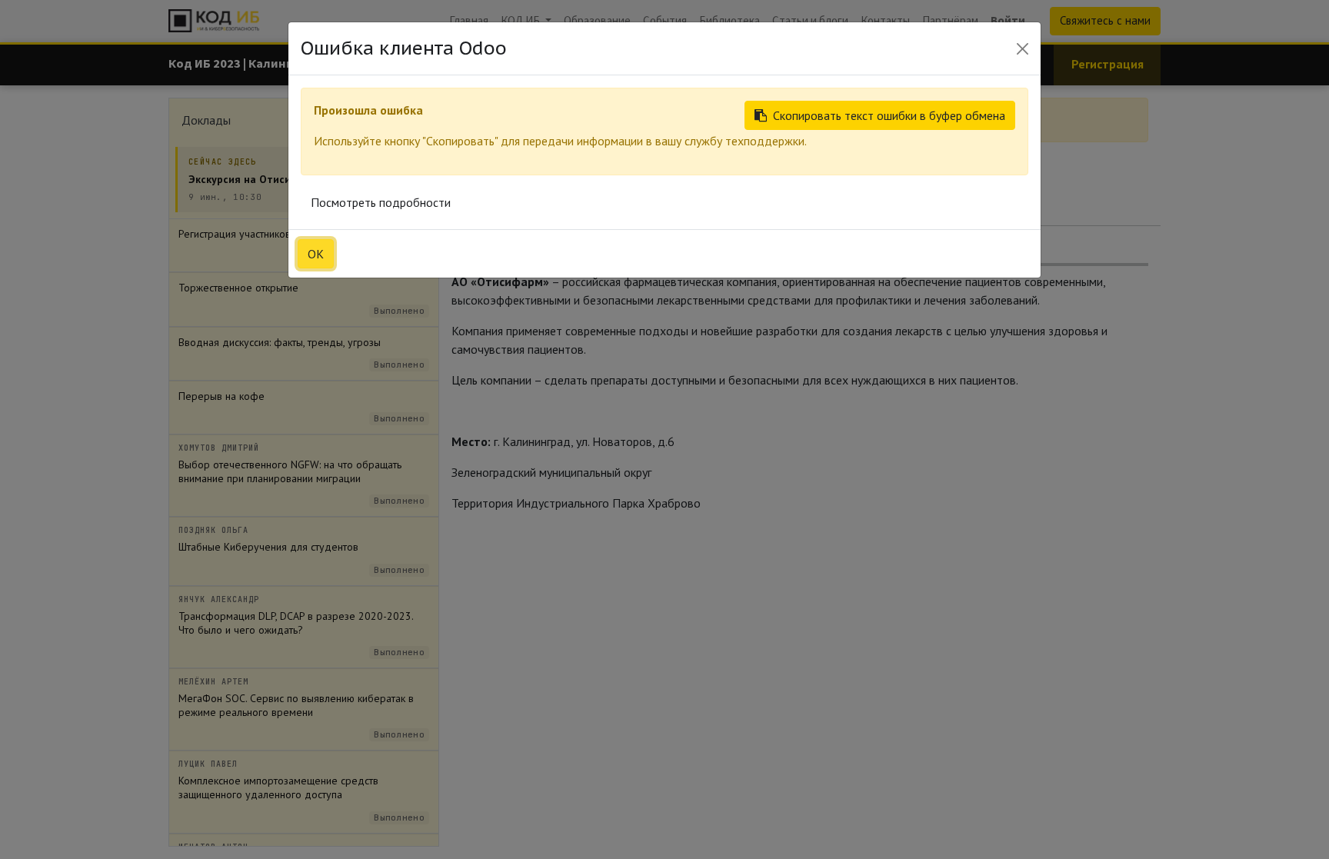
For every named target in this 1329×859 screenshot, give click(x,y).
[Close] (1022, 49)
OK (316, 253)
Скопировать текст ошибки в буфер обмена (889, 115)
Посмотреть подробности (381, 202)
